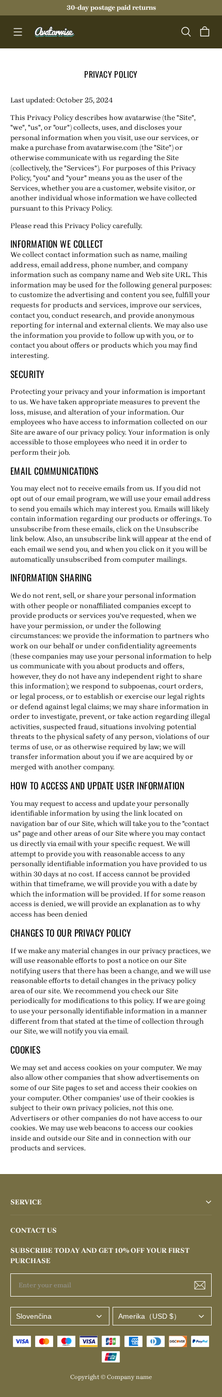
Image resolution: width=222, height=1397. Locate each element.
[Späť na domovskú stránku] (55, 32)
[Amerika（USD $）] (162, 1316)
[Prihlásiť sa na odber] (200, 1285)
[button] (17, 32)
